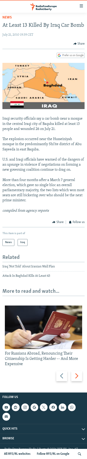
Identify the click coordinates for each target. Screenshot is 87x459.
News (7, 17)
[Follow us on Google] (34, 407)
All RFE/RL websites (17, 454)
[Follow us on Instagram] (25, 407)
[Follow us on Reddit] (15, 407)
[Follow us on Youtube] (6, 407)
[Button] (79, 43)
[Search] (79, 454)
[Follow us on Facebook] (53, 407)
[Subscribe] (6, 416)
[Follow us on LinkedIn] (62, 407)
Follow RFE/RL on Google (53, 454)
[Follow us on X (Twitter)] (44, 407)
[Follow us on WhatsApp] (72, 407)
